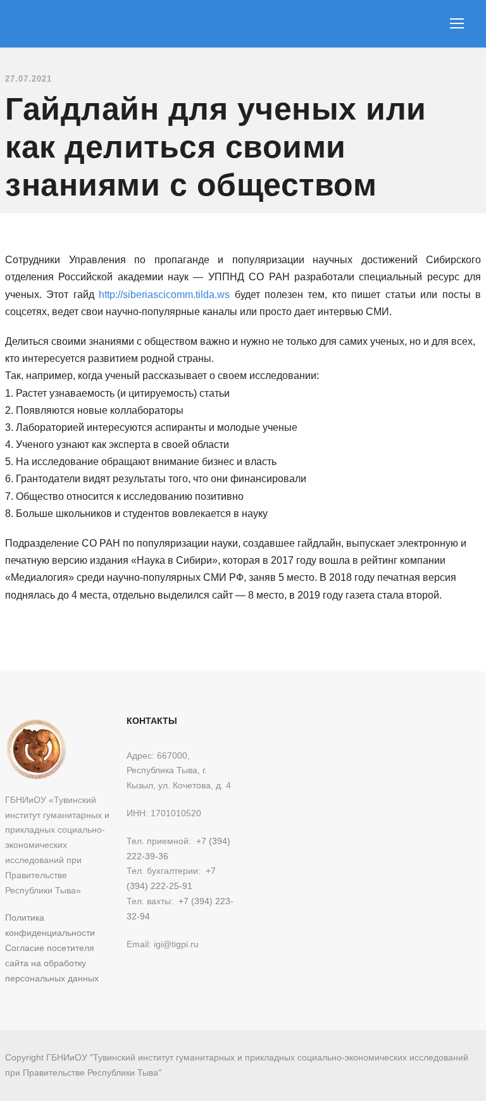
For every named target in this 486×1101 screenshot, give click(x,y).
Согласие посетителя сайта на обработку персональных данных (52, 963)
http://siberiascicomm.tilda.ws (164, 294)
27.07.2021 (28, 79)
